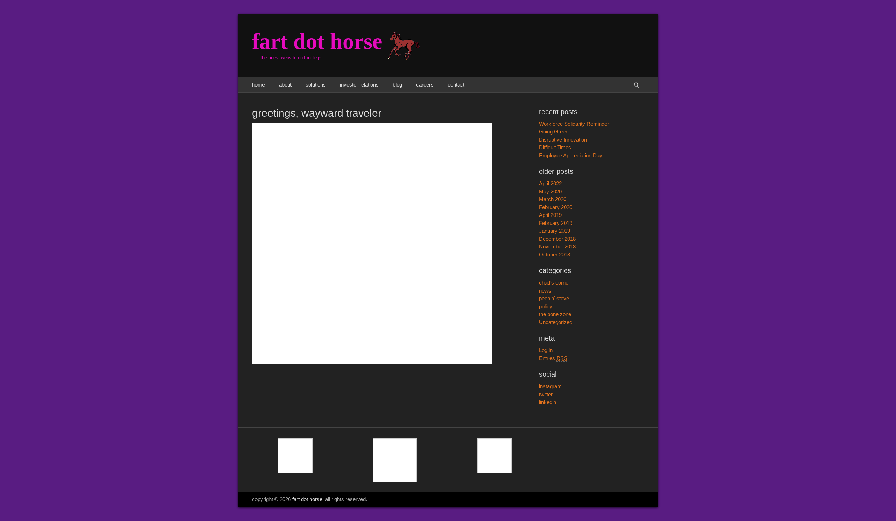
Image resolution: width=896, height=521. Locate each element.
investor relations (359, 85)
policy (545, 306)
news (545, 291)
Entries (553, 358)
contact (456, 85)
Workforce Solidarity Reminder (574, 124)
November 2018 (557, 246)
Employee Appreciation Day (570, 155)
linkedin (547, 402)
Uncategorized (555, 322)
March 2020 (552, 199)
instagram (550, 386)
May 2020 (550, 191)
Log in (546, 350)
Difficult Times (555, 147)
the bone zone (555, 314)
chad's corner (554, 283)
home (258, 85)
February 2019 (555, 223)
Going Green (553, 132)
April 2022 (550, 183)
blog (397, 85)
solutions (316, 85)
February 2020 (555, 207)
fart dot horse (317, 41)
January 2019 (554, 231)
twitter (546, 394)
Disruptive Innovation (563, 140)
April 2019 (550, 215)
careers (425, 85)
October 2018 (554, 255)
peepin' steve (554, 298)
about (285, 85)
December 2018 (557, 239)
